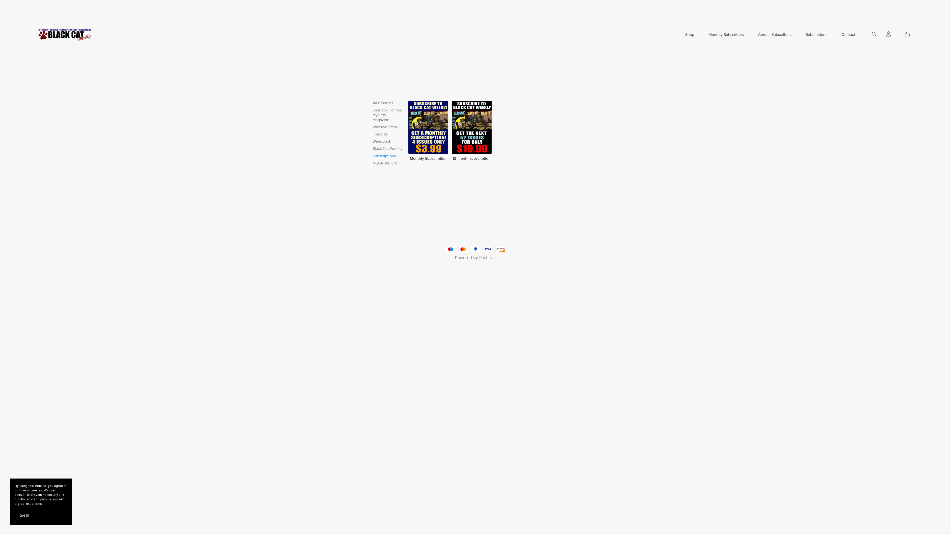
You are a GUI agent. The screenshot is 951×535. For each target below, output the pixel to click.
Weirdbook (381, 141)
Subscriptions (384, 156)
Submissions (816, 34)
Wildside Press (384, 127)
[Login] (888, 33)
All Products (382, 103)
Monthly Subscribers (726, 34)
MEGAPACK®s (384, 163)
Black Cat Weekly (387, 148)
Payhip (485, 257)
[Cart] (909, 34)
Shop (689, 34)
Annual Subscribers (775, 34)
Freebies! (380, 134)
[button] (494, 258)
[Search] (874, 34)
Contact (848, 34)
